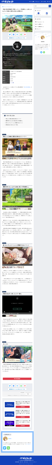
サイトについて (38, 14)
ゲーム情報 (32, 1)
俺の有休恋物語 (27, 87)
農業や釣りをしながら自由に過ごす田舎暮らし (14, 120)
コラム (49, 1)
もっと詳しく (28, 444)
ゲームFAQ (44, 1)
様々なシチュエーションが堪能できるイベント (14, 122)
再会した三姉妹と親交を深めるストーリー (13, 118)
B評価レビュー (10, 395)
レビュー (38, 1)
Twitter (47, 14)
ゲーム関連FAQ (40, 26)
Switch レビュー (17, 395)
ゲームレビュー (28, 392)
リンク (11, 82)
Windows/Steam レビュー (26, 395)
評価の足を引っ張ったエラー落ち (12, 124)
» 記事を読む (23, 406)
